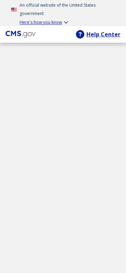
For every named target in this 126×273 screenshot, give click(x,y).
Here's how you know (41, 22)
